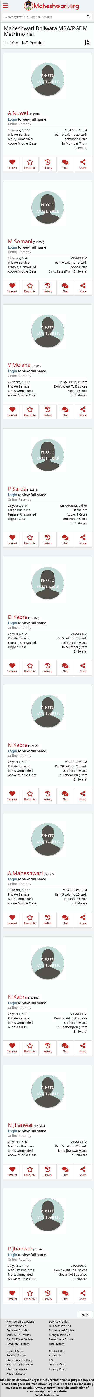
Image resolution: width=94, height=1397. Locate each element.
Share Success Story (19, 1360)
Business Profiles (60, 1326)
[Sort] (87, 42)
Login (12, 119)
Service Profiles (59, 1321)
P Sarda (17, 488)
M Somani (20, 241)
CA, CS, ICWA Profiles (20, 1339)
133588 (33, 998)
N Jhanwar (20, 1124)
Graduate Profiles (18, 1344)
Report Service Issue (20, 1364)
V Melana (19, 364)
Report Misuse (16, 1373)
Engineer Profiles (18, 1330)
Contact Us (56, 1351)
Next (85, 1314)
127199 (38, 1249)
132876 (32, 490)
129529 (33, 746)
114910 (34, 114)
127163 (33, 618)
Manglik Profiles (59, 1335)
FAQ (51, 1360)
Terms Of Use (57, 1364)
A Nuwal (18, 113)
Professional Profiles (62, 1330)
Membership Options (20, 1321)
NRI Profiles (56, 1344)
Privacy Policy (58, 1369)
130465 (38, 242)
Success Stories (16, 1355)
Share (83, 168)
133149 (36, 366)
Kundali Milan (15, 1351)
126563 (39, 1126)
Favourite (30, 168)
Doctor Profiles (16, 1326)
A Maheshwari (25, 873)
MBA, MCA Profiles (19, 1335)
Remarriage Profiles (62, 1339)
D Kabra (18, 616)
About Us (55, 1355)
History (47, 168)
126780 (49, 874)
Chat (65, 168)
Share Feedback (17, 1369)
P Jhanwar (20, 1248)
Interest (12, 168)
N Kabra (18, 744)
